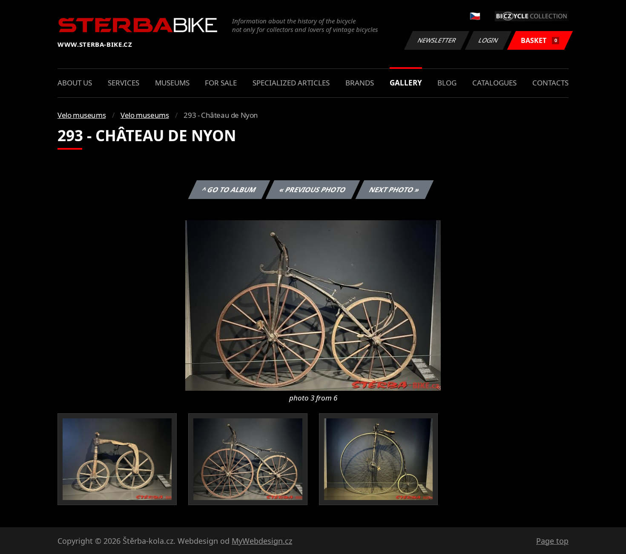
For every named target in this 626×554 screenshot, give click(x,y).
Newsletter (437, 40)
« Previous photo (313, 189)
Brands (359, 83)
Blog (447, 83)
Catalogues (494, 83)
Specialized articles (291, 83)
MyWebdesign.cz (262, 541)
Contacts (550, 83)
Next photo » (395, 189)
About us (74, 83)
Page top (552, 541)
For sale (221, 83)
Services (123, 83)
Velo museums (81, 115)
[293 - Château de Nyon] (313, 305)
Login (488, 40)
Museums (172, 83)
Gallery (406, 83)
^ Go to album (229, 189)
